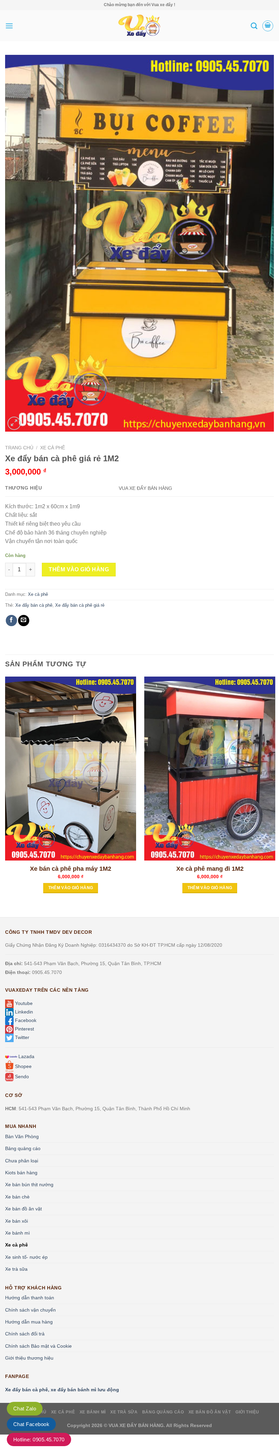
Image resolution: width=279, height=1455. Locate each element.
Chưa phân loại (21, 1160)
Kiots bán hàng (21, 1172)
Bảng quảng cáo (22, 1148)
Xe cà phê (52, 447)
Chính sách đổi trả (25, 1333)
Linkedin (23, 1012)
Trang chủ (19, 447)
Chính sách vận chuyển (30, 1310)
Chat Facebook (31, 1424)
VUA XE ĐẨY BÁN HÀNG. (137, 1425)
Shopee (23, 1066)
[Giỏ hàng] (267, 25)
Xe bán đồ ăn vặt (23, 1208)
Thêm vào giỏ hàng (79, 569)
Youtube (23, 1003)
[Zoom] (14, 423)
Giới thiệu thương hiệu (29, 1358)
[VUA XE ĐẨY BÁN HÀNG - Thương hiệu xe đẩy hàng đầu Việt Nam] (139, 25)
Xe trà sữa (16, 1269)
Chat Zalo (24, 1408)
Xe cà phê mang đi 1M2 (210, 868)
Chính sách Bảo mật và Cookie (38, 1346)
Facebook (25, 1020)
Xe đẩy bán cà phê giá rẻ (79, 605)
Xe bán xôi (16, 1221)
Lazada (25, 1056)
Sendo (21, 1076)
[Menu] (9, 25)
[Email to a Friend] (23, 620)
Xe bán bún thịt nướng (29, 1184)
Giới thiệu (247, 1412)
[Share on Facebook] (11, 620)
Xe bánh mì (17, 1233)
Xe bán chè (17, 1196)
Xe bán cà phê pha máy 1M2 (70, 868)
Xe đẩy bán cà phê (33, 605)
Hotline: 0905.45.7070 (39, 1439)
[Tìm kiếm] (254, 25)
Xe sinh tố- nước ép (26, 1257)
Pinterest (24, 1029)
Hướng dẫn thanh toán (29, 1297)
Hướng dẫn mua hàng (29, 1322)
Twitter (21, 1037)
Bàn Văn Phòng (22, 1136)
